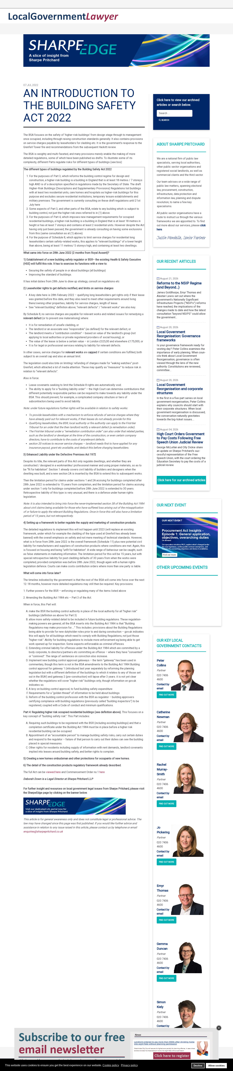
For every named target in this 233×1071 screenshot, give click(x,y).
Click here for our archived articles (181, 480)
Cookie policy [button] (111, 1065)
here (102, 772)
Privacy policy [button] (129, 1065)
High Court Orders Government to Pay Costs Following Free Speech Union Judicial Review (181, 438)
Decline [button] (198, 1065)
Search (165, 120)
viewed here (53, 772)
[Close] (219, 1028)
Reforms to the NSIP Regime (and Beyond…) (179, 285)
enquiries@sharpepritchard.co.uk (43, 831)
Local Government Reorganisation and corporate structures (180, 389)
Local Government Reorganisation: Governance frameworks (178, 336)
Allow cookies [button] (216, 1065)
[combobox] (174, 113)
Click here (163, 100)
